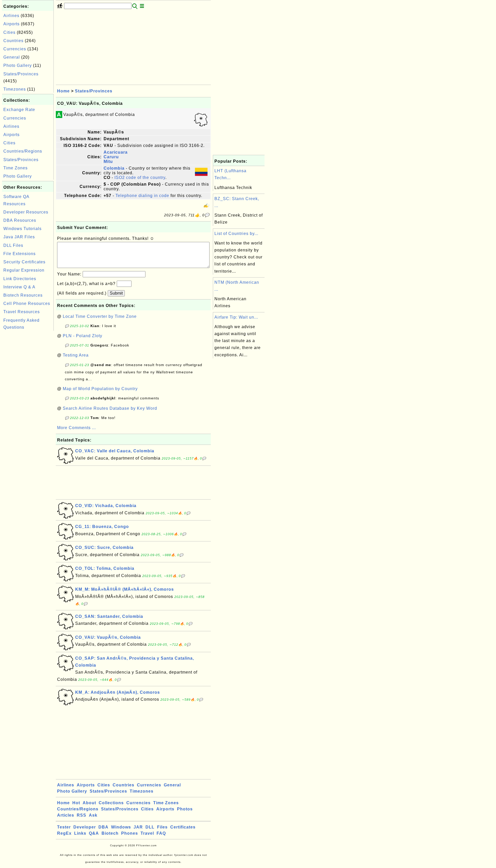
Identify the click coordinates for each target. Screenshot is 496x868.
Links (80, 833)
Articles (65, 815)
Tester (64, 827)
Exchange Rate (19, 109)
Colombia (114, 168)
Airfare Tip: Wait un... (236, 317)
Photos (185, 809)
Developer (84, 827)
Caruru (111, 157)
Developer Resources (25, 212)
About (89, 803)
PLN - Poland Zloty (82, 336)
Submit (116, 293)
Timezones (14, 89)
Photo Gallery (17, 65)
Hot (76, 803)
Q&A (94, 833)
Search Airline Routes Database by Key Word (110, 408)
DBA (103, 827)
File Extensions (19, 253)
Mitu (108, 161)
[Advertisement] (28, 409)
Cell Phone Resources (26, 303)
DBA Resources (19, 220)
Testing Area (76, 355)
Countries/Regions (22, 151)
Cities (9, 32)
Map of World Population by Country (100, 388)
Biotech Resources (23, 295)
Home (63, 91)
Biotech (110, 833)
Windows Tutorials (22, 228)
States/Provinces (20, 74)
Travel (147, 833)
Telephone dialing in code (142, 195)
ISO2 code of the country (139, 177)
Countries (13, 40)
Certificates (183, 827)
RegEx (64, 833)
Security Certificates (24, 262)
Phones (129, 833)
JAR (138, 827)
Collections (111, 803)
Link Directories (19, 279)
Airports (11, 24)
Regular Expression (23, 270)
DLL (149, 827)
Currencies (14, 49)
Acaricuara (116, 152)
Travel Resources (21, 312)
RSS (81, 815)
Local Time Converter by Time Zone (100, 316)
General (11, 57)
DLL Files (13, 245)
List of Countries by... (236, 233)
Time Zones (15, 168)
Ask (93, 815)
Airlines (11, 15)
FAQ (161, 833)
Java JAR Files (19, 237)
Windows (121, 827)
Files (162, 827)
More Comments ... (76, 427)
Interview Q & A (19, 287)
